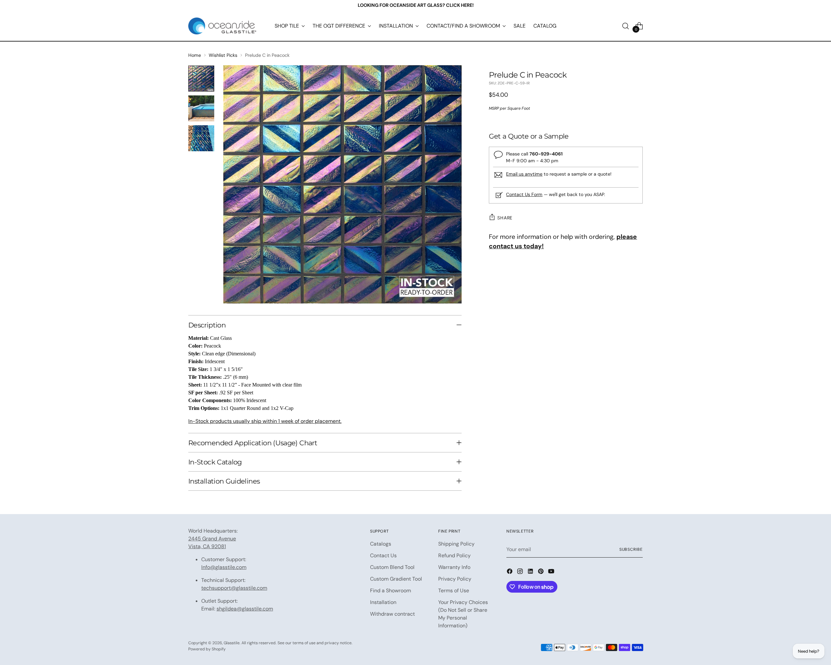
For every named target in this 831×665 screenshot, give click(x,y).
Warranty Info (454, 567)
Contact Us (383, 555)
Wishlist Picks (223, 55)
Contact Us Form (524, 194)
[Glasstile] (222, 26)
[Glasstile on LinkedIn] (531, 572)
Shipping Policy (456, 543)
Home (194, 55)
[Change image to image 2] (201, 108)
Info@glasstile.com (223, 567)
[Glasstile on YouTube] (552, 572)
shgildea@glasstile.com (245, 608)
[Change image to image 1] (201, 79)
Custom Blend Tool (392, 567)
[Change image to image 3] (201, 138)
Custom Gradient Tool (396, 578)
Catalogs (380, 543)
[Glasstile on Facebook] (510, 572)
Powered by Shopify (207, 649)
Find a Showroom (390, 590)
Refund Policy (454, 555)
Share (505, 218)
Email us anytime (524, 174)
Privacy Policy (454, 578)
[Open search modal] (625, 25)
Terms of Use (453, 590)
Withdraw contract (392, 613)
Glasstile (232, 643)
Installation (383, 602)
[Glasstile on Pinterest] (541, 572)
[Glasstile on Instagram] (521, 572)
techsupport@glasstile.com (234, 588)
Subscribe (631, 549)
